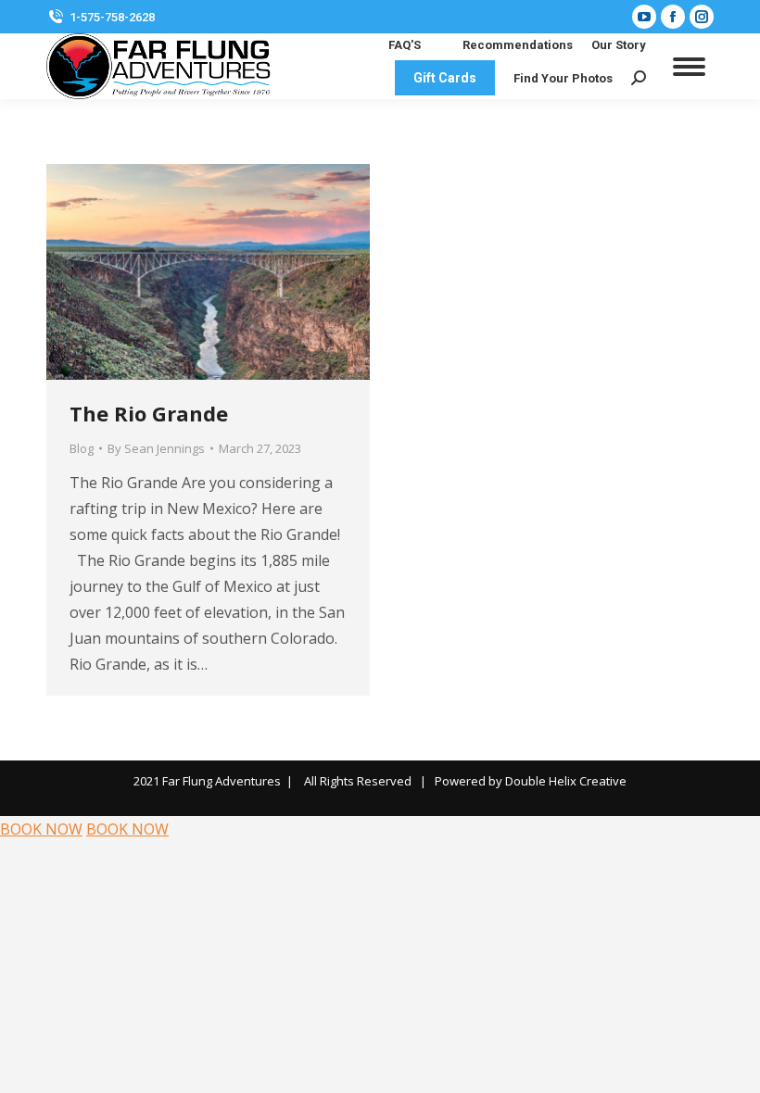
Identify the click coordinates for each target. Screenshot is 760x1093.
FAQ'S (404, 45)
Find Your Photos (563, 78)
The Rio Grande (149, 413)
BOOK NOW (41, 829)
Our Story (618, 45)
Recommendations (517, 45)
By (156, 448)
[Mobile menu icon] (689, 66)
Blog (82, 448)
